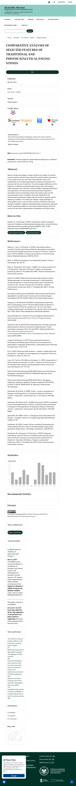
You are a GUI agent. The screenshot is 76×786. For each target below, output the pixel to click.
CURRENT (30, 19)
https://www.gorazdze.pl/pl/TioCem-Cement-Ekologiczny (27, 318)
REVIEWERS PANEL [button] (11, 25)
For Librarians (12, 719)
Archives (16, 38)
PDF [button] (32, 72)
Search (30, 31)
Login (70, 2)
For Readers (11, 712)
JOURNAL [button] (7, 19)
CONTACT (24, 25)
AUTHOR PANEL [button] (53, 19)
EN (54, 2)
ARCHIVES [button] (40, 19)
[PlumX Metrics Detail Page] (13, 112)
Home (9, 38)
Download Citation (33, 233)
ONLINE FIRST (19, 19)
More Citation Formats (16, 233)
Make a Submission (15, 532)
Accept (13, 776)
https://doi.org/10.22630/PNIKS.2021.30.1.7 (26, 153)
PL (51, 756)
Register (61, 2)
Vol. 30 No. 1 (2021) (28, 38)
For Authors (11, 716)
